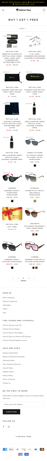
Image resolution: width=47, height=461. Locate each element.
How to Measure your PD (12, 325)
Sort (23, 28)
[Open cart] (44, 10)
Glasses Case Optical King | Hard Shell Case (35, 92)
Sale (4, 313)
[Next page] (34, 278)
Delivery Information (10, 353)
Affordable (7, 305)
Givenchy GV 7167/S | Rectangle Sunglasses (34, 193)
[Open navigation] (3, 10)
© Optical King (23, 436)
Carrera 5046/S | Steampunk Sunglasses (12, 193)
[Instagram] (9, 426)
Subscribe (11, 412)
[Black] (35, 165)
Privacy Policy (8, 375)
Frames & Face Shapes (11, 329)
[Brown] (33, 234)
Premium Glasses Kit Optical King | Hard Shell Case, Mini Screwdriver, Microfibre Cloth (12, 58)
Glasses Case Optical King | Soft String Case (12, 92)
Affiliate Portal (8, 372)
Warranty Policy (8, 360)
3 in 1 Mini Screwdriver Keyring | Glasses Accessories (34, 56)
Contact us (7, 383)
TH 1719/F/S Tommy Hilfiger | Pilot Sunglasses (34, 157)
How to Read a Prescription (13, 333)
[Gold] (35, 201)
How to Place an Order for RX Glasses (17, 336)
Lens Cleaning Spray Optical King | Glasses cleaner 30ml (12, 157)
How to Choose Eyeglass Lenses (15, 340)
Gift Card (12, 227)
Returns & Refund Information (14, 357)
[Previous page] (13, 278)
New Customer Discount (12, 364)
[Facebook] (3, 426)
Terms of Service (9, 379)
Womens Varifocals (10, 301)
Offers (5, 309)
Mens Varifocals (8, 298)
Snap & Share (8, 368)
